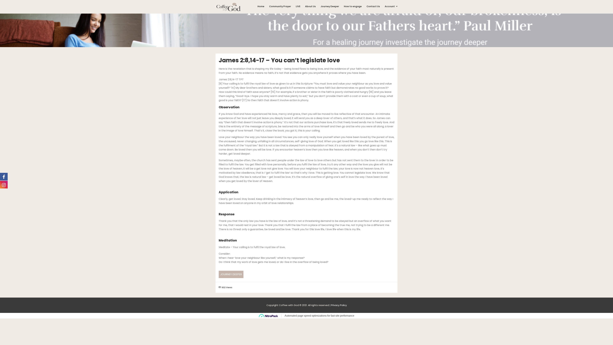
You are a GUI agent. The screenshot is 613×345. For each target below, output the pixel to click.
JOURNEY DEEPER (231, 274)
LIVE (298, 6)
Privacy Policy (339, 305)
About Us (310, 6)
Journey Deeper (330, 6)
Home (260, 6)
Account (390, 6)
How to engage (353, 6)
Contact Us (373, 6)
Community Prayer (280, 6)
